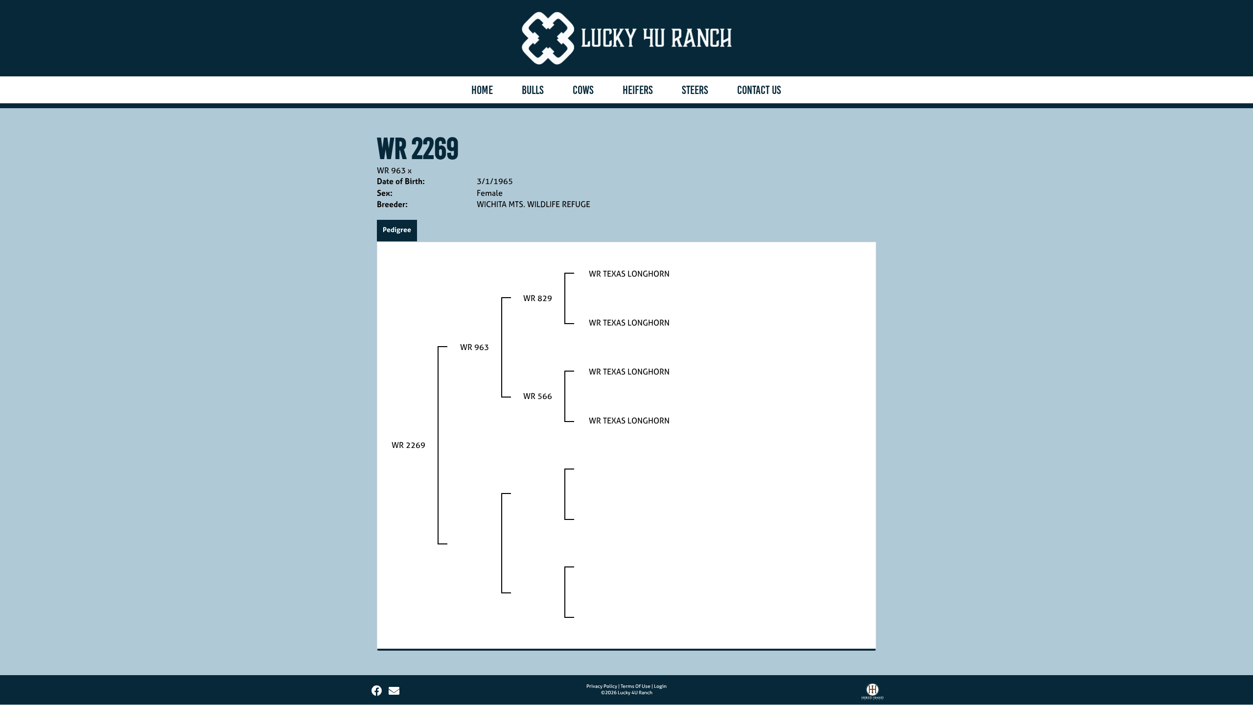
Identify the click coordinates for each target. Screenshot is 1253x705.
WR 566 (537, 396)
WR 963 (391, 170)
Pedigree (397, 229)
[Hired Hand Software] (872, 694)
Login (660, 686)
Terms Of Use (635, 686)
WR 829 (537, 298)
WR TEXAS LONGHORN (629, 273)
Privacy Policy (601, 686)
